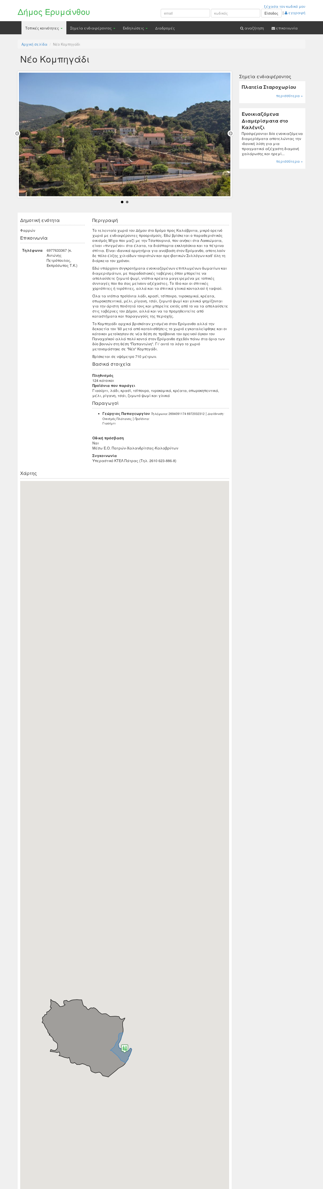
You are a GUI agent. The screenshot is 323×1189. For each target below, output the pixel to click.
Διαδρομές (165, 28)
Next (231, 134)
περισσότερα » (289, 95)
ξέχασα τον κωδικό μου (284, 6)
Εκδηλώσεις (134, 28)
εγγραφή (296, 12)
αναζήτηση (254, 28)
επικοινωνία (286, 28)
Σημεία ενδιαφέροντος (91, 28)
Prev (18, 134)
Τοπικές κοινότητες (42, 28)
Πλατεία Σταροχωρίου (269, 86)
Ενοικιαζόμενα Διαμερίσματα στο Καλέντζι (265, 120)
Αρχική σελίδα (34, 44)
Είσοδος (271, 13)
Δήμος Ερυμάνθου (54, 11)
